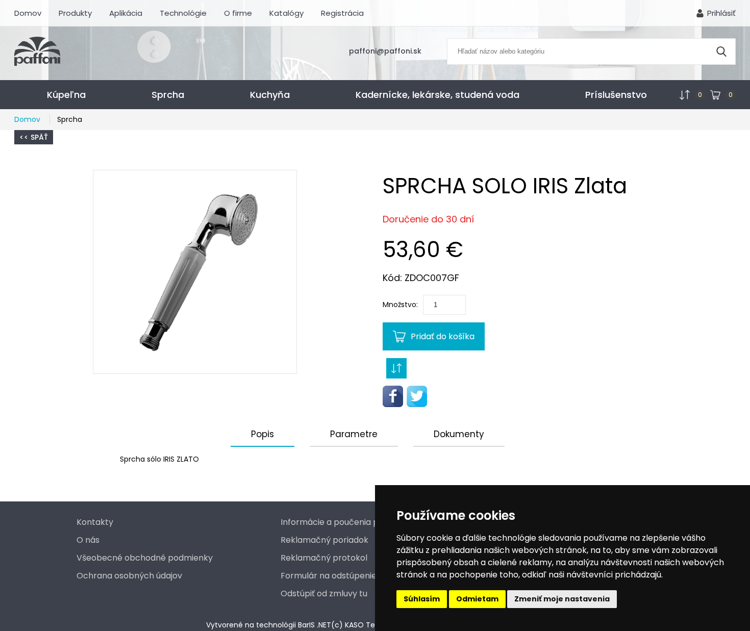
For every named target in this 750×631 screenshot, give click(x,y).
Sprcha (168, 94)
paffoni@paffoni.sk (385, 51)
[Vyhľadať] (721, 51)
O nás (88, 540)
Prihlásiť (721, 13)
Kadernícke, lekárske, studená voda (437, 94)
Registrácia (342, 13)
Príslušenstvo (616, 94)
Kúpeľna (66, 94)
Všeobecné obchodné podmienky (145, 558)
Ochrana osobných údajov (129, 576)
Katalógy (286, 13)
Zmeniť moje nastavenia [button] (562, 599)
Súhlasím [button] (422, 599)
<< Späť (33, 137)
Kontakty (95, 522)
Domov (27, 13)
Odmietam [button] (477, 599)
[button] (194, 271)
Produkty (75, 13)
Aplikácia (125, 13)
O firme (238, 13)
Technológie (183, 13)
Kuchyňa (270, 94)
